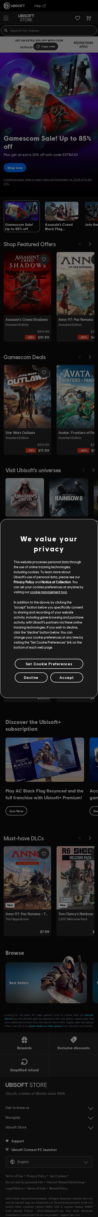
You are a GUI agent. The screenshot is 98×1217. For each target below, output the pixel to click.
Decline (31, 677)
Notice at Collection (56, 582)
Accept (66, 677)
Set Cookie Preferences (49, 664)
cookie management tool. (48, 592)
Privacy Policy (24, 582)
